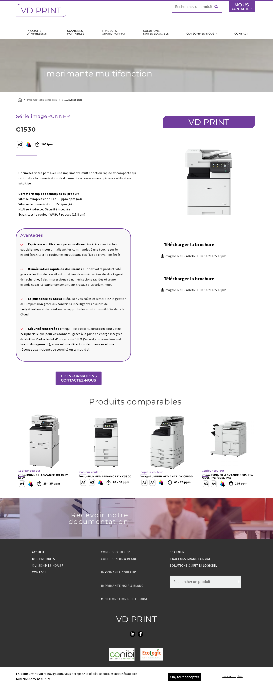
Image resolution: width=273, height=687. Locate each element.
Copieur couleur (115, 552)
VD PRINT (41, 10)
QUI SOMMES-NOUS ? (47, 565)
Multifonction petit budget (125, 599)
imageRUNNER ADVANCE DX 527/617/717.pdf (195, 256)
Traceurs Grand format (190, 559)
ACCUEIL (38, 552)
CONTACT (39, 572)
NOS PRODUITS (43, 559)
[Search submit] (218, 7)
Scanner (177, 552)
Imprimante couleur (118, 572)
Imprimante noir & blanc (122, 586)
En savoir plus (232, 676)
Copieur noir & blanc (119, 559)
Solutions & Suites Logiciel (193, 565)
